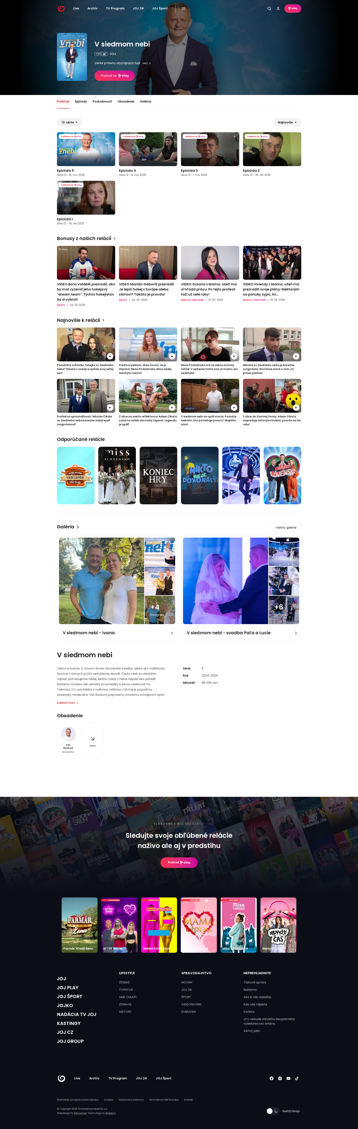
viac (145, 63)
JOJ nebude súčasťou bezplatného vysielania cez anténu (269, 1021)
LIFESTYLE (127, 973)
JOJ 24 (138, 8)
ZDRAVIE (125, 1004)
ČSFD (99, 53)
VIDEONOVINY (191, 1004)
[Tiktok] (297, 1078)
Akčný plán (252, 1031)
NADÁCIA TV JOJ (76, 1014)
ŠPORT (186, 997)
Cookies (108, 1099)
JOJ (61, 978)
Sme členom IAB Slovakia (164, 1099)
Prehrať (173, 862)
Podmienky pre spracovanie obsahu (77, 1099)
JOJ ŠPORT (69, 996)
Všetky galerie (286, 527)
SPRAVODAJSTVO (196, 973)
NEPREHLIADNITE (257, 973)
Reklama (250, 990)
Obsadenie (125, 101)
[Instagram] (280, 1078)
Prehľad (63, 101)
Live (76, 8)
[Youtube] (288, 1078)
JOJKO (65, 1005)
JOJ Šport (160, 8)
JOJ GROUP (70, 1041)
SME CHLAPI (127, 997)
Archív (92, 8)
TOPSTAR (126, 990)
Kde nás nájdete (255, 1004)
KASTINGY (69, 1023)
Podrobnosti (102, 101)
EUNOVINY (188, 1012)
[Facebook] (271, 1078)
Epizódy (81, 101)
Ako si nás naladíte (257, 997)
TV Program (115, 8)
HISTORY (125, 1012)
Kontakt (188, 1099)
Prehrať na (109, 76)
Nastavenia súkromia (131, 1099)
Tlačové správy (255, 982)
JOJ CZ (65, 1032)
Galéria (145, 101)
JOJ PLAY (68, 987)
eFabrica (110, 1113)
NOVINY (186, 982)
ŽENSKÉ (124, 982)
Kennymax (80, 1113)
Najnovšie (285, 122)
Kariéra (249, 1012)
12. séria (68, 122)
